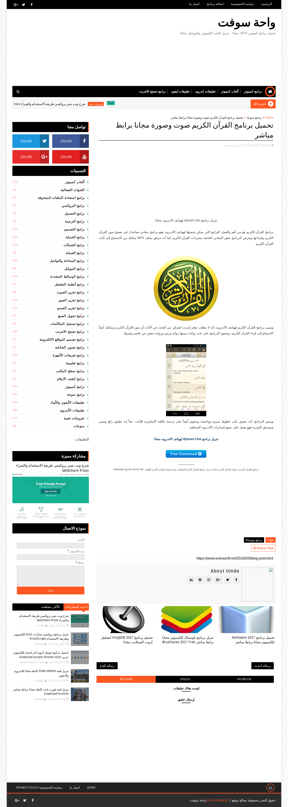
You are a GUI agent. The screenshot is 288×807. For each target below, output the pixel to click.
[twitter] (23, 4)
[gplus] (15, 4)
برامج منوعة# (254, 540)
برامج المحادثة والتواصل (67, 261)
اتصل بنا (194, 4)
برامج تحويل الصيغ (71, 316)
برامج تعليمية (75, 363)
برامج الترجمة (75, 221)
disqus (185, 679)
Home (269, 117)
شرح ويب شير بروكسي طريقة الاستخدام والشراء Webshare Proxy (55, 104)
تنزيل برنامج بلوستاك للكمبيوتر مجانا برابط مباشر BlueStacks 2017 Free (188, 640)
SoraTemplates (217, 800)
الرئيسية (266, 4)
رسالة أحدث (262, 665)
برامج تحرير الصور (71, 300)
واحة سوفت (247, 22)
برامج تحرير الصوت (70, 292)
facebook (244, 679)
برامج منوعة (254, 117)
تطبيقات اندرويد (205, 91)
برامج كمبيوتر (253, 91)
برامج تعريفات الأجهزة (68, 355)
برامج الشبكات (74, 245)
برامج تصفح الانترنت (152, 91)
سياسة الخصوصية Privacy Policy (39, 787)
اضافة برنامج (215, 4)
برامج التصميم (74, 229)
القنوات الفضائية (73, 190)
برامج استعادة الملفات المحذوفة (61, 198)
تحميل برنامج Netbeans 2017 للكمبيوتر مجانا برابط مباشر (253, 640)
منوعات (78, 426)
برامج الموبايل (74, 269)
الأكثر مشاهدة (51, 607)
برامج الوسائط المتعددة (67, 276)
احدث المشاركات (76, 607)
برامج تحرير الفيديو (70, 308)
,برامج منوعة (232, 145)
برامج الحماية (75, 237)
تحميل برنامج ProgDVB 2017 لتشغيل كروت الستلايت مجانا (127, 640)
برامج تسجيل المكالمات (67, 324)
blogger (126, 679)
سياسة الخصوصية (242, 4)
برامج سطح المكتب (70, 371)
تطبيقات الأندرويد (72, 410)
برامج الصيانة (75, 253)
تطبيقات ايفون (180, 91)
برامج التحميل (75, 213)
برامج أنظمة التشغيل (69, 284)
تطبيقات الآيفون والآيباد (67, 402)
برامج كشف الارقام (70, 379)
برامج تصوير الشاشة (69, 347)
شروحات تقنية (110, 104)
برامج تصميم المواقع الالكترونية (62, 339)
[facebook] (31, 4)
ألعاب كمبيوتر (229, 91)
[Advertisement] (94, 47)
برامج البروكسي (73, 206)
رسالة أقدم (107, 665)
